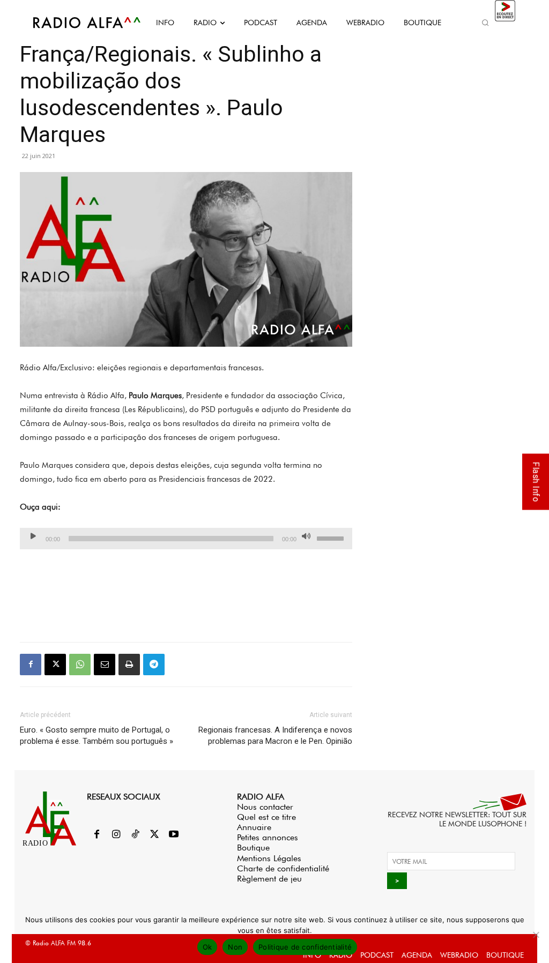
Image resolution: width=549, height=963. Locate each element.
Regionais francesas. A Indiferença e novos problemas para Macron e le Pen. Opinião (275, 735)
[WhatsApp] (80, 664)
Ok (207, 947)
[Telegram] (154, 664)
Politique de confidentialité (305, 947)
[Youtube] (173, 835)
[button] (486, 22)
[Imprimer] (129, 664)
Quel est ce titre (266, 817)
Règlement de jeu (269, 879)
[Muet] (306, 536)
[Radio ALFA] (75, 22)
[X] (55, 664)
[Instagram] (115, 835)
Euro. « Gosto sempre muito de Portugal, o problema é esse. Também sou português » (96, 735)
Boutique (253, 847)
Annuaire (254, 827)
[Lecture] (33, 536)
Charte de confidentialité (283, 868)
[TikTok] (135, 835)
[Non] (535, 934)
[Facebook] (30, 664)
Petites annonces (267, 837)
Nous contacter (265, 807)
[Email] (104, 664)
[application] (186, 538)
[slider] (332, 537)
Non (235, 947)
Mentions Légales (269, 858)
